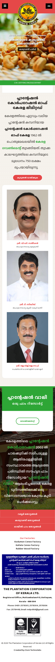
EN (49, 6)
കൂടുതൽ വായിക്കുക (27, 177)
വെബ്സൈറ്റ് (27, 421)
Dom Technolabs (33, 650)
